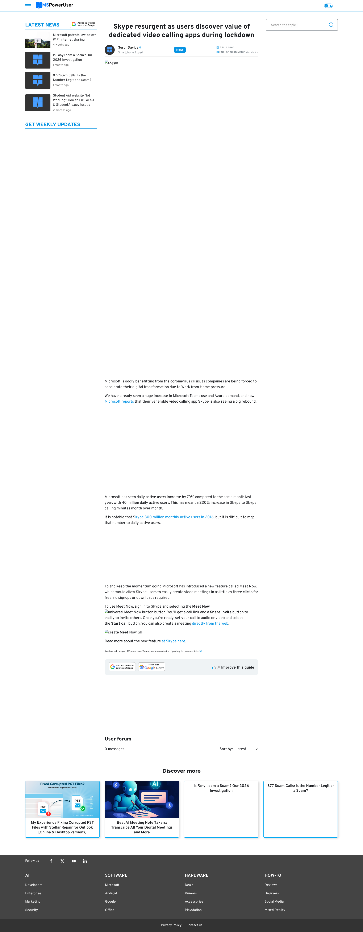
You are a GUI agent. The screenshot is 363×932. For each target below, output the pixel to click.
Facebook (51, 861)
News (180, 50)
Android (111, 893)
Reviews (271, 885)
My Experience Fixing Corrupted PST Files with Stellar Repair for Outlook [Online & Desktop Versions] (62, 827)
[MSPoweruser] (54, 5)
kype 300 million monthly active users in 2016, (174, 517)
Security (31, 910)
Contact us (194, 925)
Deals (189, 885)
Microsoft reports (119, 401)
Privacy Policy (171, 925)
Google (110, 902)
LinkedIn (85, 861)
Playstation (193, 910)
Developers (33, 885)
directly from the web (210, 623)
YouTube (74, 861)
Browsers (272, 893)
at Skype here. (174, 641)
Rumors (191, 893)
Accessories (194, 902)
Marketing (33, 902)
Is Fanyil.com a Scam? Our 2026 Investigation (221, 788)
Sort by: (226, 749)
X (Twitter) (62, 861)
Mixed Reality (275, 910)
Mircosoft (112, 885)
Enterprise (33, 893)
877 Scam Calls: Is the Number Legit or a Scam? (300, 788)
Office (109, 910)
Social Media (274, 902)
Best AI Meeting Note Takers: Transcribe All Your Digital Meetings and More (142, 827)
